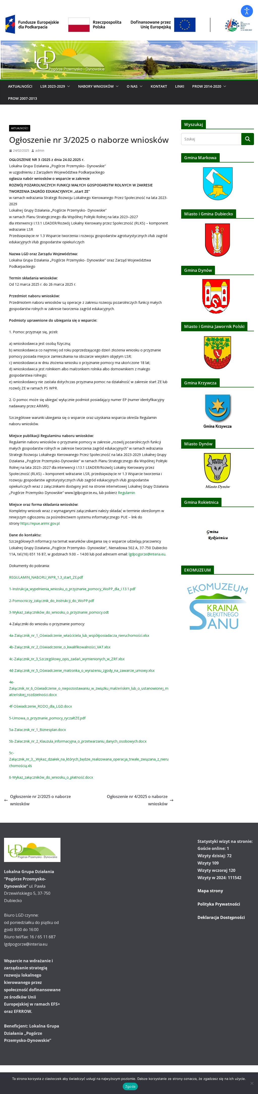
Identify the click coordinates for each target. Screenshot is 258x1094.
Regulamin (126, 492)
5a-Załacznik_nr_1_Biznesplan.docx (37, 729)
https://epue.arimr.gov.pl (40, 523)
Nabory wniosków (96, 86)
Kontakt (159, 86)
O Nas (132, 86)
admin (39, 150)
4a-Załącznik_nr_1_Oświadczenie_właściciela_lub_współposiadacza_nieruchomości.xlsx (79, 635)
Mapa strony (210, 890)
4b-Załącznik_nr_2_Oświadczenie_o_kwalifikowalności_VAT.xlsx (59, 647)
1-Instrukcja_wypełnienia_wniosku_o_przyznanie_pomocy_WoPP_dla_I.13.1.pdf (72, 588)
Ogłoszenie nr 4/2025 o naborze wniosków (137, 800)
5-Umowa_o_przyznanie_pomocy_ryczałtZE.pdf (47, 718)
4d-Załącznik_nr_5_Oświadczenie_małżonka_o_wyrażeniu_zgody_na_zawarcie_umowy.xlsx (81, 670)
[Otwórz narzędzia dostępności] (247, 11)
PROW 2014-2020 (206, 86)
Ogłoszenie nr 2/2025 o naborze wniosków (40, 800)
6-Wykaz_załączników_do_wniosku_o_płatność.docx (51, 777)
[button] (67, 86)
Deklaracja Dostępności (221, 917)
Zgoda (130, 1086)
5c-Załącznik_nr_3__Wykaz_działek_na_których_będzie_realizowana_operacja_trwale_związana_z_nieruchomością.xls (89, 759)
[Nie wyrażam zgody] (251, 1083)
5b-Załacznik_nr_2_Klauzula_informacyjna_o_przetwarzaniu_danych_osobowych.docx (77, 741)
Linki (179, 86)
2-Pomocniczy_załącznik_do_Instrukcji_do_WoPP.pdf (51, 600)
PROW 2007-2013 (22, 98)
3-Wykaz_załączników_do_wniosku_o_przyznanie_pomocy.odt (59, 612)
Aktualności (20, 86)
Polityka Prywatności (219, 904)
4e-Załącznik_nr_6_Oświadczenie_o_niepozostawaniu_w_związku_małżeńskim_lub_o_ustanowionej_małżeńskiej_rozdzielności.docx (88, 688)
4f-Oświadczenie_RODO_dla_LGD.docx (40, 706)
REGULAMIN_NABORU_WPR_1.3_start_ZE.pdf (46, 577)
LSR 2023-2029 (52, 86)
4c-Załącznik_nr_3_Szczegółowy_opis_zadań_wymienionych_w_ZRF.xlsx (66, 658)
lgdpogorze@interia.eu (147, 554)
